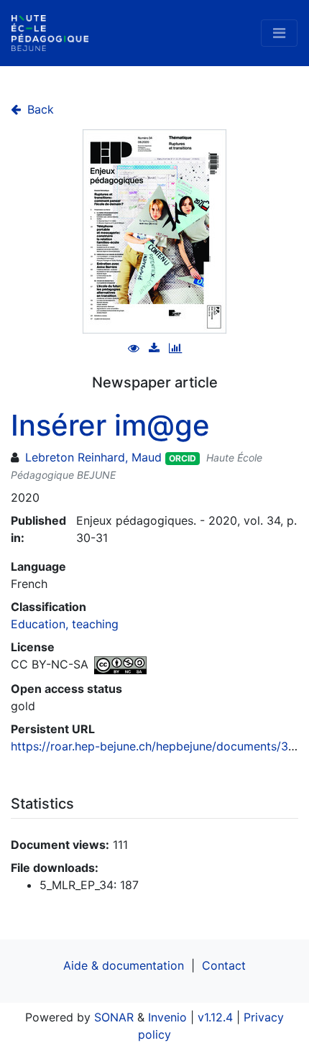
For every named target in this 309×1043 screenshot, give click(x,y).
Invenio (167, 1017)
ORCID (182, 458)
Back (39, 109)
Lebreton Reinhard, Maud (93, 457)
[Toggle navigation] (279, 33)
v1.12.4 (215, 1017)
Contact (224, 965)
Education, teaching (65, 624)
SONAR (114, 1017)
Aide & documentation (123, 965)
